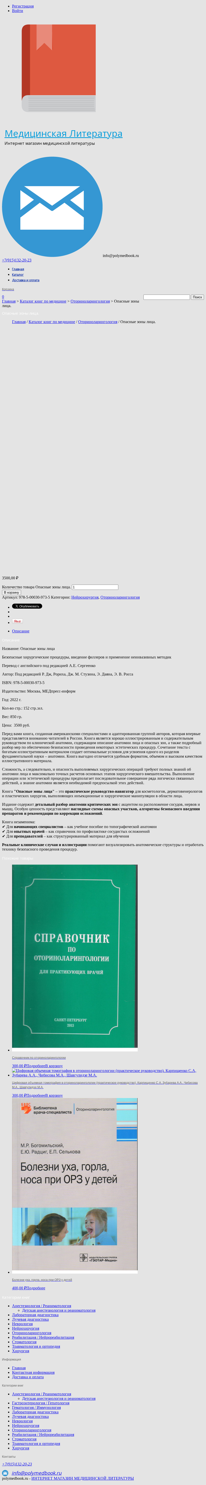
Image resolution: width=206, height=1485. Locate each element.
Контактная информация (33, 1372)
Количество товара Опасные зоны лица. (36, 587)
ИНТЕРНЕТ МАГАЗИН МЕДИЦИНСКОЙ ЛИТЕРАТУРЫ (82, 1478)
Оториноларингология (90, 301)
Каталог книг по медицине (43, 301)
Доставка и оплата (25, 280)
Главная (18, 269)
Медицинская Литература (64, 133)
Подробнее (35, 1066)
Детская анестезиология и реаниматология (58, 1310)
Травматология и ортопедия (36, 1346)
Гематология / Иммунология (36, 1407)
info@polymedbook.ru (37, 1473)
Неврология (22, 1324)
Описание (20, 631)
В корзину (11, 592)
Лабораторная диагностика (35, 1315)
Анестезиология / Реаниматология (41, 1306)
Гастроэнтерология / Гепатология (40, 1403)
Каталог (18, 275)
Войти (17, 11)
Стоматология (24, 1342)
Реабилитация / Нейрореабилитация (43, 1337)
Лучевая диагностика (30, 1319)
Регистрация (23, 6)
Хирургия (20, 1351)
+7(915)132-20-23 (16, 260)
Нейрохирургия (84, 597)
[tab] (108, 631)
